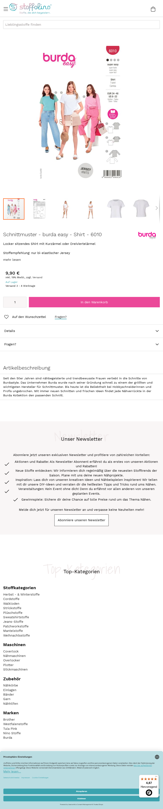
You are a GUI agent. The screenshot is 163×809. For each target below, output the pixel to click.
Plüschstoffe (12, 613)
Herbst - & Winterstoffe (21, 594)
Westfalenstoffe (15, 724)
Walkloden (11, 604)
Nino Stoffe (12, 733)
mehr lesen (12, 260)
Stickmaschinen (15, 669)
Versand (37, 277)
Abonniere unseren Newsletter (81, 520)
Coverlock (11, 651)
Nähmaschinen (14, 656)
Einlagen (9, 690)
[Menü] (156, 777)
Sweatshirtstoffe (16, 617)
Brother (9, 719)
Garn (6, 699)
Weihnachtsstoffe (16, 635)
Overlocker (11, 660)
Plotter (8, 665)
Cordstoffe (11, 599)
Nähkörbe (10, 685)
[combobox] (81, 24)
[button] (41, 209)
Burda (7, 738)
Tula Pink (10, 729)
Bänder (8, 694)
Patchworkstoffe (16, 626)
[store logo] (30, 8)
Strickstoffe (12, 608)
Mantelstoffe (13, 631)
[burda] (147, 238)
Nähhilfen (10, 704)
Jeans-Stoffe (13, 622)
